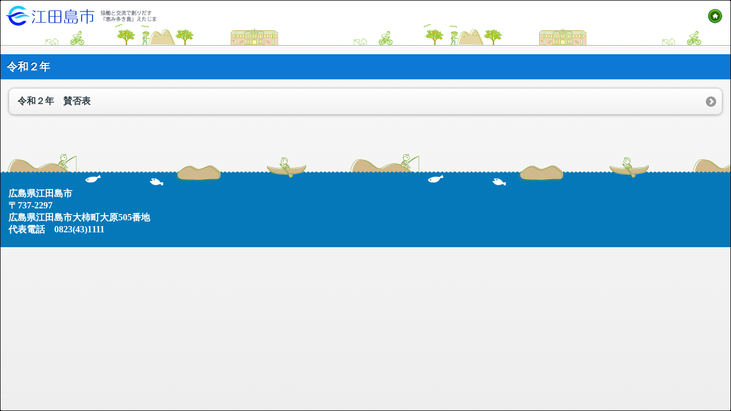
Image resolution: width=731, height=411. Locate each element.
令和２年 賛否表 (54, 101)
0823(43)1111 (79, 229)
